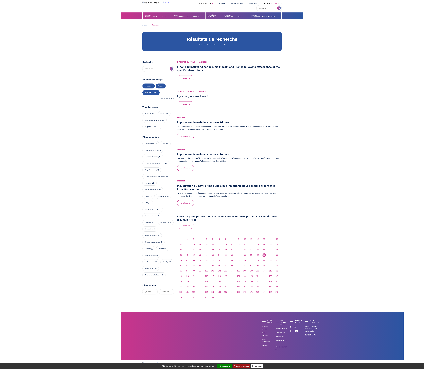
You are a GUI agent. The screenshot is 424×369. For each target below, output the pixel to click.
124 (257, 276)
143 (276, 281)
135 (225, 281)
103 (225, 271)
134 (219, 281)
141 (264, 281)
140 (257, 281)
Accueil (145, 25)
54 (219, 255)
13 (264, 239)
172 (257, 292)
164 (206, 292)
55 (226, 255)
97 (187, 271)
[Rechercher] (279, 8)
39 (226, 250)
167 (225, 292)
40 (232, 250)
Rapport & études (237, 3)
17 (187, 244)
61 (264, 255)
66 (194, 260)
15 (277, 239)
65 (187, 260)
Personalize (257, 366)
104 (232, 271)
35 (200, 250)
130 (193, 281)
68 (206, 260)
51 (200, 255)
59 (251, 255)
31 (277, 244)
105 (238, 271)
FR (276, 3)
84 (206, 266)
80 (181, 266)
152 (232, 287)
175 (276, 292)
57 (238, 255)
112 (180, 276)
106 (244, 271)
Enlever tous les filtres (167, 98)
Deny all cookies (242, 366)
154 (244, 287)
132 (206, 281)
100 (206, 271)
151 (225, 287)
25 (238, 244)
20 (206, 244)
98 (194, 271)
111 (276, 271)
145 (187, 287)
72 (232, 260)
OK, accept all (225, 366)
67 (200, 260)
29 (264, 244)
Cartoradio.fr (280, 332)
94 (271, 266)
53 (213, 255)
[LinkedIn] (291, 331)
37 (213, 250)
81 (187, 266)
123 (251, 276)
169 (238, 292)
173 (264, 292)
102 (219, 271)
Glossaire (265, 345)
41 (238, 250)
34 (194, 250)
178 (193, 297)
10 (245, 239)
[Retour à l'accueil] (166, 3)
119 (225, 276)
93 (264, 266)
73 (238, 260)
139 (251, 281)
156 (257, 287)
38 (219, 250)
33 (187, 250)
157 (264, 287)
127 (276, 276)
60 (258, 255)
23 (226, 244)
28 (258, 244)
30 (271, 244)
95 (277, 266)
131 (200, 281)
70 (219, 260)
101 (212, 271)
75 (251, 260)
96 (181, 271)
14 (271, 239)
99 (200, 271)
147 (200, 287)
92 (258, 266)
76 (258, 260)
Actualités (222, 3)
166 (219, 292)
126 (270, 276)
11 (251, 239)
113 (187, 276)
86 (219, 266)
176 (180, 297)
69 (213, 260)
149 (212, 287)
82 (194, 266)
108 (257, 271)
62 (271, 255)
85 (213, 266)
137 (238, 281)
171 (251, 292)
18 (194, 244)
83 (200, 266)
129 (187, 281)
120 (232, 276)
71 (226, 260)
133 (212, 281)
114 (193, 276)
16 (181, 244)
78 (271, 260)
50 (194, 255)
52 (206, 255)
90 (245, 266)
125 (264, 276)
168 (232, 292)
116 (206, 276)
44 (258, 250)
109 (264, 271)
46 (271, 250)
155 (251, 287)
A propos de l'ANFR (205, 3)
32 (181, 250)
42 (245, 250)
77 (264, 260)
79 (277, 260)
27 (251, 244)
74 (245, 260)
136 (232, 281)
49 (187, 255)
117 (212, 276)
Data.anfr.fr (279, 336)
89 (238, 266)
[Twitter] (295, 327)
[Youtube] (296, 331)
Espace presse (253, 3)
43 (251, 250)
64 (181, 260)
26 (245, 244)
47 (277, 250)
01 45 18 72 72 (310, 335)
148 (206, 287)
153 (238, 287)
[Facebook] (290, 327)
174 (270, 292)
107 (251, 271)
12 (258, 239)
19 (200, 244)
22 (219, 244)
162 (193, 292)
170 (244, 292)
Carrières (267, 3)
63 (277, 255)
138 (244, 281)
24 (232, 244)
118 (219, 276)
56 (232, 255)
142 (270, 281)
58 (245, 255)
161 (187, 292)
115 (200, 276)
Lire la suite (185, 78)
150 (219, 287)
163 (200, 292)
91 (251, 266)
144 (180, 287)
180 (206, 297)
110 (270, 271)
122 (244, 276)
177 (187, 297)
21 (213, 244)
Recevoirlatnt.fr (281, 329)
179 (200, 297)
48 (181, 255)
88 (232, 266)
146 (193, 287)
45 (264, 250)
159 (276, 287)
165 (212, 292)
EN (280, 3)
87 (226, 266)
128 (180, 281)
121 (238, 276)
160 (180, 292)
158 (270, 287)
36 (206, 250)
